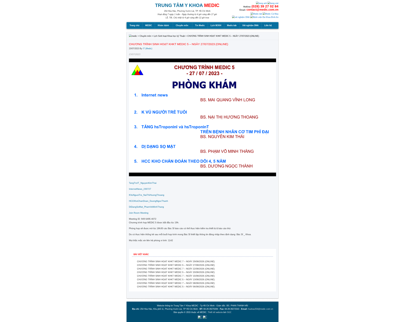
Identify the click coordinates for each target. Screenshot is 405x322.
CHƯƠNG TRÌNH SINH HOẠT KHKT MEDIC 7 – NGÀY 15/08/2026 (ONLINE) (176, 276)
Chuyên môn (182, 25)
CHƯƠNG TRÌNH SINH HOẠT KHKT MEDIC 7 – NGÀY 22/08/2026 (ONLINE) (176, 268)
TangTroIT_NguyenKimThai (142, 183)
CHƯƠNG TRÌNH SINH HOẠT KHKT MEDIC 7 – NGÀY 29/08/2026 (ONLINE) (176, 261)
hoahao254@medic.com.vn (260, 309)
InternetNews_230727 (140, 189)
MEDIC (148, 25)
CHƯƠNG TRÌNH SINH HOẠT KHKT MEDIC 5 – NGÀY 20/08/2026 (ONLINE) (176, 272)
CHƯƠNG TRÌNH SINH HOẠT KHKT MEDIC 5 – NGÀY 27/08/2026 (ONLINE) (176, 265)
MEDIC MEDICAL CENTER (136, 12)
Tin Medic (200, 25)
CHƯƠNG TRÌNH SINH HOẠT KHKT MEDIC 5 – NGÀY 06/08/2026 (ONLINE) (176, 286)
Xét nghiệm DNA (250, 25)
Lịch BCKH (216, 25)
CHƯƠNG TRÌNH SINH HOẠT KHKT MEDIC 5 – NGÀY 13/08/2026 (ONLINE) (176, 279)
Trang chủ (134, 25)
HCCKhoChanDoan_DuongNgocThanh (148, 201)
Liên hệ (268, 25)
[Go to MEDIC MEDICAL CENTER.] (133, 36)
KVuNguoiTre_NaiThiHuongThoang (146, 195)
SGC (229, 312)
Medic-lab (232, 25)
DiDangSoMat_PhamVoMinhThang (146, 207)
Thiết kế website (215, 312)
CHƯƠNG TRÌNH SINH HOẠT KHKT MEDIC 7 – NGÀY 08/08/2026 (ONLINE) (176, 283)
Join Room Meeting (138, 213)
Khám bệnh (163, 25)
